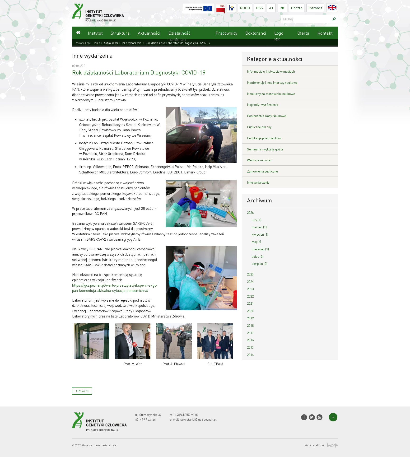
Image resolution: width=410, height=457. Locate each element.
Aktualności (149, 33)
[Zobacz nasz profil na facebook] (304, 417)
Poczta (296, 7)
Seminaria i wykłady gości (265, 149)
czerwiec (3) (260, 249)
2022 (250, 296)
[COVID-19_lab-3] (215, 341)
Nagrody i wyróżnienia (262, 104)
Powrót (83, 391)
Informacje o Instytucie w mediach (271, 71)
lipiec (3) (257, 256)
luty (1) (256, 220)
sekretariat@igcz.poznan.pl (198, 419)
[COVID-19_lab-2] (132, 341)
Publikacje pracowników (264, 138)
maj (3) (256, 241)
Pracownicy (226, 33)
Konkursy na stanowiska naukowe (271, 93)
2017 (250, 333)
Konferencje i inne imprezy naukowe (272, 82)
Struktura (120, 33)
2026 (250, 212)
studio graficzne (314, 445)
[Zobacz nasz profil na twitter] (311, 417)
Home (96, 43)
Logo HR (278, 36)
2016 (250, 340)
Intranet (315, 7)
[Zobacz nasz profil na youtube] (319, 417)
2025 (250, 274)
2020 (250, 310)
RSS (259, 7)
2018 (250, 325)
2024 (250, 281)
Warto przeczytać (259, 160)
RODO (245, 7)
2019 (250, 318)
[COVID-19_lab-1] (173, 341)
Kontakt (325, 33)
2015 (250, 347)
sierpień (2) (259, 263)
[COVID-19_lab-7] (91, 341)
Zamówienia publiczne (262, 171)
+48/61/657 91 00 (187, 415)
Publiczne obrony (259, 127)
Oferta (303, 33)
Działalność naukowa (179, 36)
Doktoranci (255, 33)
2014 (250, 354)
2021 (250, 303)
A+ (271, 7)
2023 (250, 289)
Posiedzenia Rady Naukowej (267, 115)
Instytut (95, 33)
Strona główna (78, 33)
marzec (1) (259, 227)
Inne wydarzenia (131, 43)
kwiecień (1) (260, 234)
